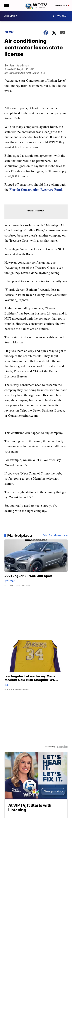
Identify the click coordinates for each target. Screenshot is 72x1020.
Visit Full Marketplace (55, 535)
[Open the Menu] (6, 5)
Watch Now (61, 6)
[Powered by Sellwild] (62, 746)
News (9, 32)
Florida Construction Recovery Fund (35, 189)
